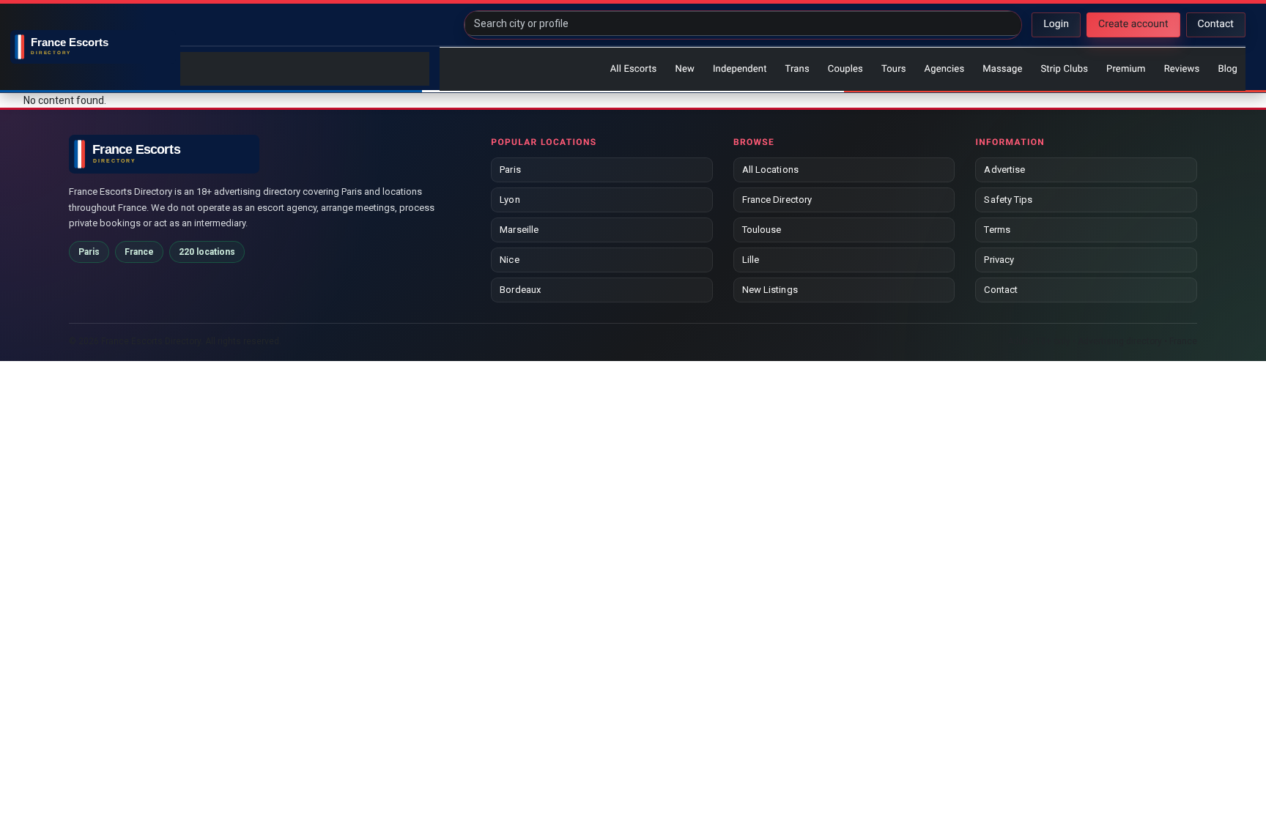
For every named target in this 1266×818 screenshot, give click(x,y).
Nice (509, 259)
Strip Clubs (1064, 69)
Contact (1216, 24)
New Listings (770, 289)
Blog (1227, 69)
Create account (1133, 24)
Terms (997, 229)
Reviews (1182, 69)
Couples (845, 69)
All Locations (770, 169)
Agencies (945, 69)
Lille (750, 259)
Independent (740, 69)
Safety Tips (1008, 199)
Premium (1126, 69)
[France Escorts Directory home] (93, 47)
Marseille (519, 229)
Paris (510, 169)
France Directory (777, 199)
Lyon (509, 199)
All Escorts (633, 69)
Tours (893, 69)
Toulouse (762, 229)
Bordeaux (520, 289)
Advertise (1004, 169)
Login (1056, 24)
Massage (1002, 69)
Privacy (998, 259)
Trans (797, 69)
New (684, 69)
